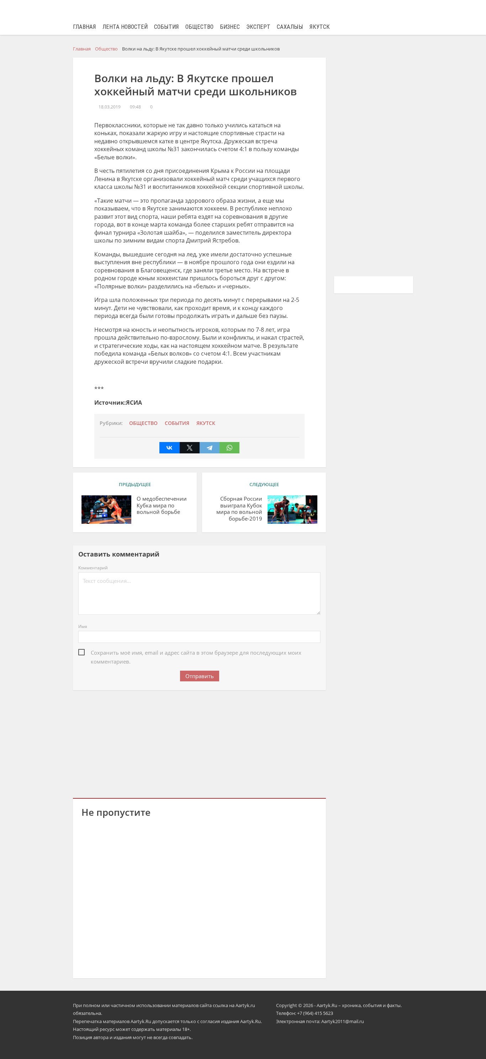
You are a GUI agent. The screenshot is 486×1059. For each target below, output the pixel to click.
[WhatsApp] (229, 447)
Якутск (320, 26)
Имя (82, 626)
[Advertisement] (199, 743)
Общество (199, 26)
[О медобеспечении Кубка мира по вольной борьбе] (106, 509)
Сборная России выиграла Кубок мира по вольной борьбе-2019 (239, 508)
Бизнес (230, 26)
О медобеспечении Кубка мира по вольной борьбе (162, 505)
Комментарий (93, 568)
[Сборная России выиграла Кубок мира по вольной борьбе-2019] (292, 509)
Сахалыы (290, 26)
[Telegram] (210, 447)
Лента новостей (125, 26)
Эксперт (258, 26)
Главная (84, 26)
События (166, 26)
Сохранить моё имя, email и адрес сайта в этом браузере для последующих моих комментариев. (196, 653)
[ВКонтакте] (169, 447)
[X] (190, 447)
